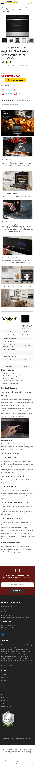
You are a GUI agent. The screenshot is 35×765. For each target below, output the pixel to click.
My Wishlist (4, 697)
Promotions (4, 700)
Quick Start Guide (8, 89)
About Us (4, 674)
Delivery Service (6, 706)
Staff (2, 703)
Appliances (9, 8)
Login (3, 695)
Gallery (3, 686)
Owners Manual (20, 89)
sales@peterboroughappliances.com (17, 617)
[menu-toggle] (2, 3)
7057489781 (9, 615)
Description (7, 100)
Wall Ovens (26, 8)
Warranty (19, 93)
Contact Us (4, 677)
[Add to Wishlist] (2, 79)
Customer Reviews (10, 104)
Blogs (3, 683)
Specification (23, 100)
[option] (17, 26)
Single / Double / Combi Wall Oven (13, 10)
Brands (3, 680)
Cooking (18, 8)
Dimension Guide (8, 93)
